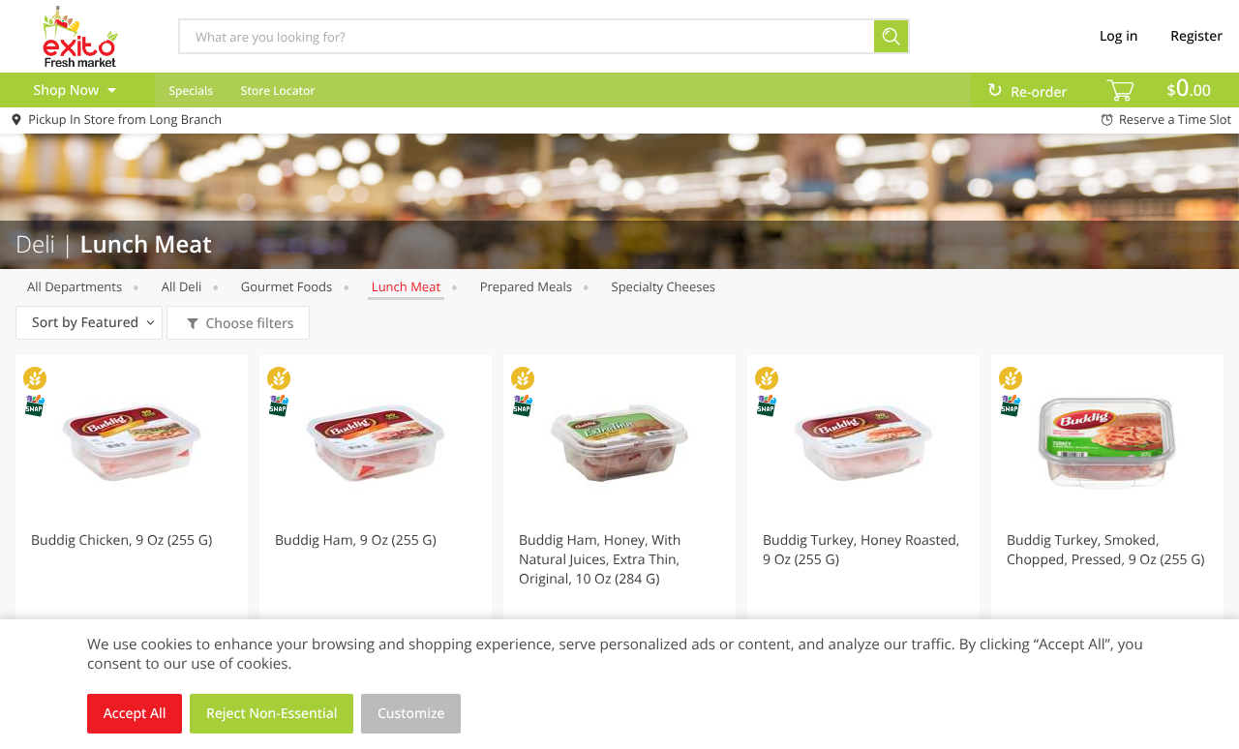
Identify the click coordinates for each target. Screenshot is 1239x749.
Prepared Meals (526, 286)
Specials (190, 90)
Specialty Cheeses (663, 286)
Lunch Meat (406, 286)
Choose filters (249, 324)
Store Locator (278, 90)
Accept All (135, 713)
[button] (131, 526)
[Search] (892, 36)
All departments (74, 286)
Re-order (1039, 92)
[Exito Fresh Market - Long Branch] (80, 36)
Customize (411, 713)
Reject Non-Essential (271, 713)
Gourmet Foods (286, 286)
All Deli (181, 286)
